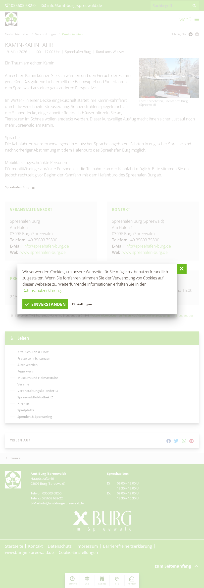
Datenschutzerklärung (41, 290)
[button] (182, 269)
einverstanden (48, 304)
